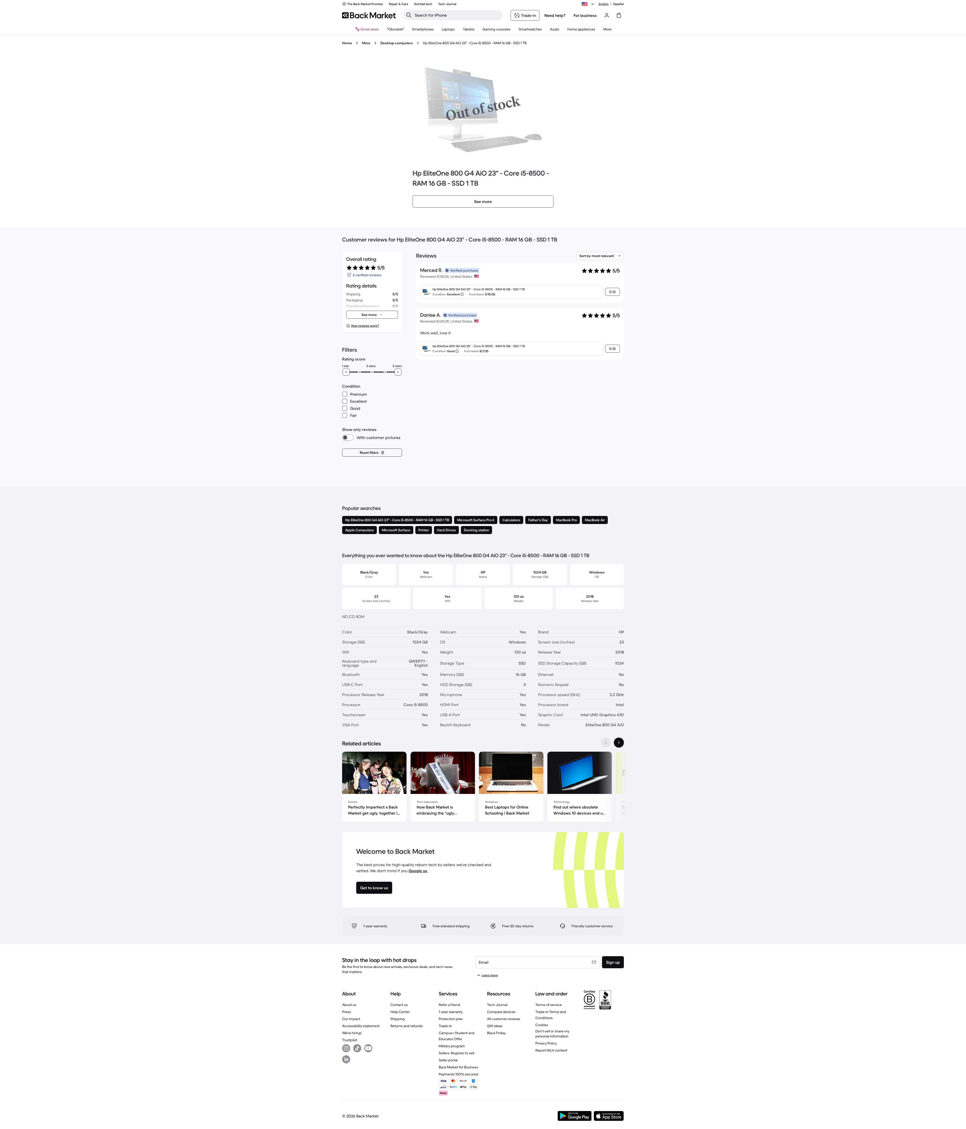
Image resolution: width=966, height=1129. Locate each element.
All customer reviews (503, 1019)
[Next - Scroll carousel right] (619, 743)
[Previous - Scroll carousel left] (606, 743)
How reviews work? (365, 326)
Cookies (541, 1025)
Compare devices (501, 1012)
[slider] (346, 372)
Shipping (397, 1019)
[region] (483, 788)
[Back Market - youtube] (368, 1048)
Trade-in (445, 1026)
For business (585, 15)
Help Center (400, 1012)
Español (618, 4)
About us (349, 1004)
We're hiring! (351, 1033)
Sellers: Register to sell (456, 1053)
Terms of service (548, 1004)
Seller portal (448, 1060)
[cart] (619, 15)
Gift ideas (494, 1026)
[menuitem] (423, 29)
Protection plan (451, 1019)
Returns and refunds (406, 1026)
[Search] (409, 15)
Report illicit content (551, 1050)
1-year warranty (451, 1012)
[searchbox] (457, 15)
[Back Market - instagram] (346, 1048)
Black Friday (496, 1033)
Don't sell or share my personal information (552, 1033)
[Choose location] (589, 4)
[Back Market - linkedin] (346, 1059)
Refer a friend (449, 1004)
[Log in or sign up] (607, 15)
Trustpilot (349, 1040)
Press (346, 1012)
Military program (452, 1046)
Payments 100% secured (458, 1074)
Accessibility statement (361, 1026)
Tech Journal (497, 1004)
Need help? (555, 15)
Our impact (351, 1019)
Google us (418, 870)
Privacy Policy (546, 1043)
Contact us (399, 1004)
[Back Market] (369, 15)
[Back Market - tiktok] (357, 1048)
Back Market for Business (458, 1067)
